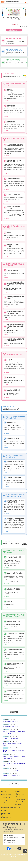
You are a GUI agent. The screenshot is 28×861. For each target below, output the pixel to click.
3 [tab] (13, 24)
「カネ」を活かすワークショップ (10, 738)
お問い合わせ (18, 804)
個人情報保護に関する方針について (11, 807)
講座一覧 (18, 796)
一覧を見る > (23, 26)
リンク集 (4, 810)
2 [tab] (12, 24)
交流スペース (6, 800)
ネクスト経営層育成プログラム (10, 721)
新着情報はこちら (13, 30)
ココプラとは (6, 798)
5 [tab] (15, 24)
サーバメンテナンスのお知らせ (10, 770)
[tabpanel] (14, 15)
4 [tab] (14, 24)
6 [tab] (17, 24)
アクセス (5, 802)
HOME (4, 791)
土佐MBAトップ (20, 794)
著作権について (6, 813)
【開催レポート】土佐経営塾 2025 (11, 775)
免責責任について (6, 817)
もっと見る (14, 783)
